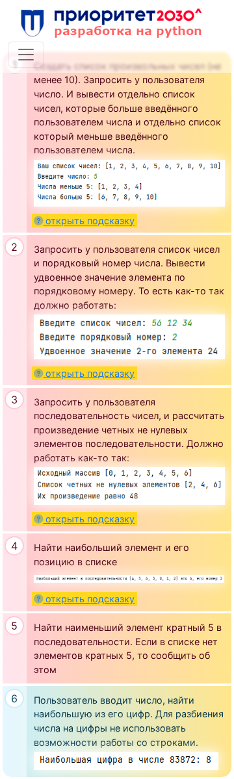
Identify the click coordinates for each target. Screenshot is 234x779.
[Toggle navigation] (26, 55)
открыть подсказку (89, 220)
